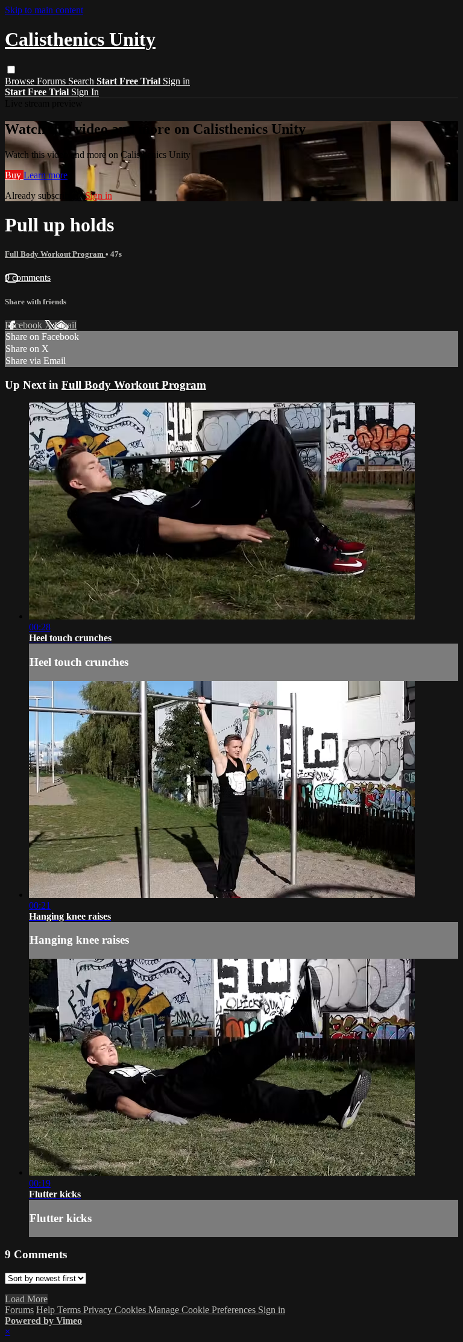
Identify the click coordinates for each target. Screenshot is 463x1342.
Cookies (131, 1310)
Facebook (25, 325)
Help (46, 1310)
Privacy (99, 1310)
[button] (11, 70)
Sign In (85, 92)
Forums (52, 81)
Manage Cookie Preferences (203, 1310)
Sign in (176, 81)
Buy (14, 175)
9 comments (28, 277)
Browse (21, 81)
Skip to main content (44, 10)
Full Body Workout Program (55, 254)
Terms (70, 1310)
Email (65, 325)
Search (82, 81)
